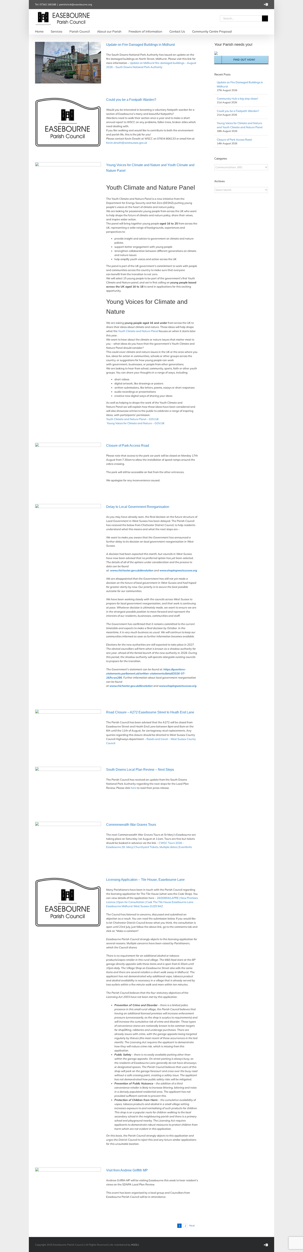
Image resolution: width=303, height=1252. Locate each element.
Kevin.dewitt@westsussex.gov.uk (126, 142)
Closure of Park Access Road (127, 445)
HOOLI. (135, 1244)
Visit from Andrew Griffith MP (127, 1170)
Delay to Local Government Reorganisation (137, 507)
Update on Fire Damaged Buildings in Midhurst (140, 44)
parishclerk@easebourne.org (75, 4)
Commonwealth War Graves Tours (131, 824)
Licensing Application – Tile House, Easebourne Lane (145, 879)
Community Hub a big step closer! (237, 98)
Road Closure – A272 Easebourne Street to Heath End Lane (150, 712)
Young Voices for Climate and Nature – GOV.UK (135, 423)
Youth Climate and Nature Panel (138, 331)
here (133, 787)
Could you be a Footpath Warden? (131, 99)
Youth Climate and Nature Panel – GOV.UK (132, 419)
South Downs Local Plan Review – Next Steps (140, 769)
